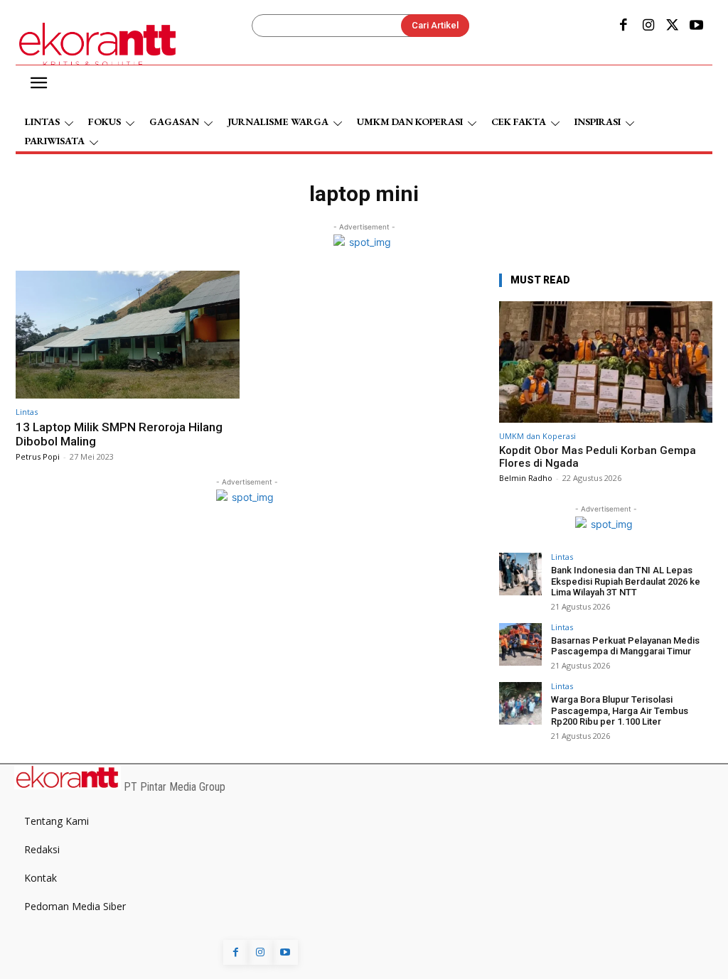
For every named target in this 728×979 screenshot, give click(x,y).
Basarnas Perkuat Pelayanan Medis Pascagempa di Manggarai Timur (625, 646)
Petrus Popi (38, 456)
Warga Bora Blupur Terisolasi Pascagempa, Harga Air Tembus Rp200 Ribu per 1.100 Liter (619, 710)
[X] (672, 26)
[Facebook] (623, 26)
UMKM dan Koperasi (537, 436)
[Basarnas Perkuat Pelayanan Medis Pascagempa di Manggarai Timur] (520, 644)
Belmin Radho (525, 477)
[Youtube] (697, 26)
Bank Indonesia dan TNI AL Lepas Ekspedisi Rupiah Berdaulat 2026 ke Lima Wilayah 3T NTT (625, 581)
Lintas (27, 412)
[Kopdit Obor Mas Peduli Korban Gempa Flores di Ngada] (605, 362)
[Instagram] (648, 26)
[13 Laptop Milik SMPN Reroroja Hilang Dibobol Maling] (128, 335)
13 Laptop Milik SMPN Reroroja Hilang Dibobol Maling (119, 434)
